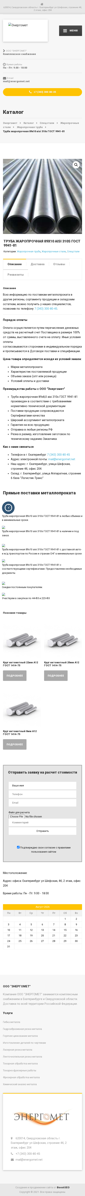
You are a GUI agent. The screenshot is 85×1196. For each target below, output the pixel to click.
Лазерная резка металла (17, 1049)
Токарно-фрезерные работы (19, 1070)
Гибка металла (11, 1022)
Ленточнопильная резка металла (22, 1056)
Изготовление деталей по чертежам (24, 1042)
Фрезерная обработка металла (21, 1077)
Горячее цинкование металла (20, 1035)
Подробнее (15, 675)
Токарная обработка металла (20, 1063)
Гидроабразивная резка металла (22, 1028)
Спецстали (73, 251)
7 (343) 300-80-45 (45, 308)
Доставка (37, 264)
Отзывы (59, 264)
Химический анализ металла (20, 1084)
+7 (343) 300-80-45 (44, 91)
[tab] (14, 264)
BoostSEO (63, 1187)
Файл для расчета (19, 812)
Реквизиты (16, 274)
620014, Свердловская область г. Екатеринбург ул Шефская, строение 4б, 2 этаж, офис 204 (39, 1143)
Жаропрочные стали (54, 251)
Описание (15, 264)
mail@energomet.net (61, 459)
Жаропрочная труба (29, 251)
